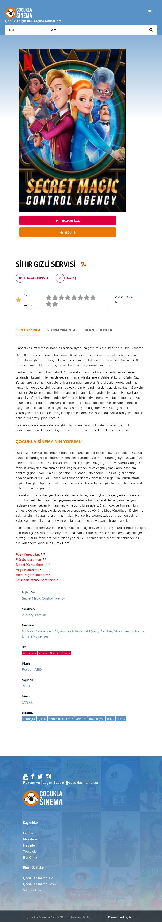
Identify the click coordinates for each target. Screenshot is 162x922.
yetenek (81, 719)
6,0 (69, 232)
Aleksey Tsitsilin (34, 615)
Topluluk (29, 851)
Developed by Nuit (122, 917)
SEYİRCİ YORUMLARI (62, 329)
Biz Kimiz (30, 857)
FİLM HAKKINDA (28, 329)
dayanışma (96, 719)
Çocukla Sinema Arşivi (40, 884)
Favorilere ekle (37, 278)
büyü (110, 719)
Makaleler (30, 839)
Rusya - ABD (32, 669)
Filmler (28, 833)
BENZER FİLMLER (98, 329)
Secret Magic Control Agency (43, 598)
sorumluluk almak (61, 719)
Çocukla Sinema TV (38, 878)
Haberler (29, 845)
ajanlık (42, 719)
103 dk (27, 702)
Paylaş (71, 278)
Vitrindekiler (32, 890)
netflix (121, 719)
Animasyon (29, 653)
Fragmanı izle (70, 221)
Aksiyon (54, 653)
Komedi (65, 653)
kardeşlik (29, 719)
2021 (26, 686)
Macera (43, 653)
